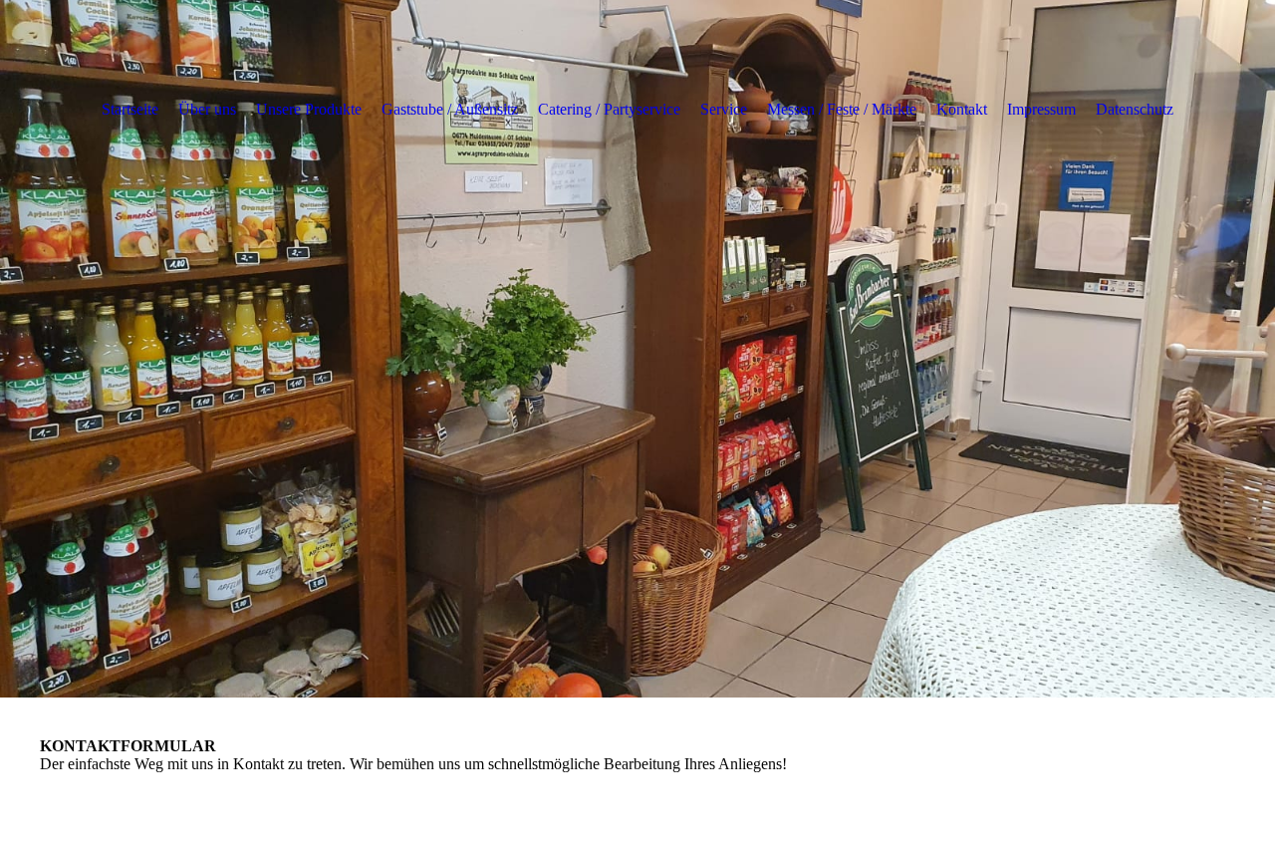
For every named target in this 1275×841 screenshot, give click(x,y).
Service (723, 109)
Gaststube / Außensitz (450, 109)
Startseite (130, 109)
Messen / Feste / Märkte (841, 109)
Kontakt (961, 109)
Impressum (1041, 109)
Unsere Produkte (309, 109)
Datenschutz (1134, 109)
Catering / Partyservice (609, 109)
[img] (637, 349)
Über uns (207, 109)
